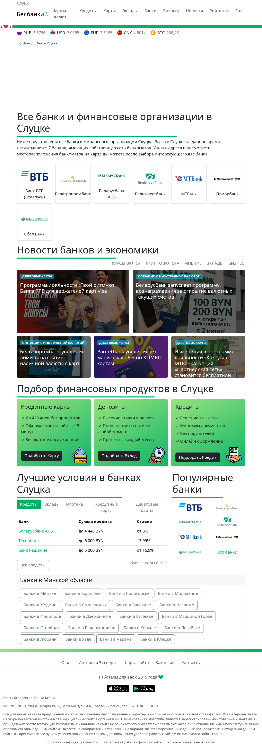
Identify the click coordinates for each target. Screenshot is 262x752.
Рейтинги (219, 11)
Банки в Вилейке (136, 616)
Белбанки (30, 14)
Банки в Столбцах (42, 627)
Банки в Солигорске (129, 593)
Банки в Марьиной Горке (187, 616)
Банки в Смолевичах (86, 605)
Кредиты (88, 11)
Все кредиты (33, 565)
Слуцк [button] (23, 3)
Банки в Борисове (82, 593)
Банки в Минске (40, 593)
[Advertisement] (131, 77)
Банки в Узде (78, 639)
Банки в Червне (116, 639)
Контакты (191, 662)
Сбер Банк (34, 234)
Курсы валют (60, 14)
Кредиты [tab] (29, 504)
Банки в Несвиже (176, 605)
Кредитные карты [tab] (106, 507)
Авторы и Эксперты (99, 662)
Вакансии (165, 662)
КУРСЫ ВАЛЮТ (126, 263)
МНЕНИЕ (193, 263)
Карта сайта (137, 662)
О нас (66, 662)
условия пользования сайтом (192, 742)
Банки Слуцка (47, 43)
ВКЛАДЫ (215, 263)
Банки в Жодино (40, 605)
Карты (109, 11)
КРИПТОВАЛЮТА (162, 263)
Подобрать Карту (41, 455)
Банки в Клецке (155, 639)
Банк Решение (32, 550)
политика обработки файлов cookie (132, 742)
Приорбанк (227, 194)
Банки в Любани (40, 639)
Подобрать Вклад (119, 455)
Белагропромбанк (73, 194)
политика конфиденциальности (72, 742)
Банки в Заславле (133, 605)
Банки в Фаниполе (42, 616)
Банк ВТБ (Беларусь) (34, 194)
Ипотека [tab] (74, 504)
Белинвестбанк (150, 194)
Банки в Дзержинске (90, 616)
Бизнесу (171, 11)
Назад (27, 43)
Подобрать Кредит (197, 457)
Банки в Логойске (182, 627)
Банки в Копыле (140, 627)
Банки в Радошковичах (91, 627)
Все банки (227, 552)
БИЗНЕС (236, 263)
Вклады (130, 11)
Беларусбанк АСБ (111, 194)
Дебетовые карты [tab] (147, 507)
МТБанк (189, 194)
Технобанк (29, 540)
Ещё (239, 11)
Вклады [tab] (52, 504)
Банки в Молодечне (178, 593)
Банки (150, 11)
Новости (194, 11)
